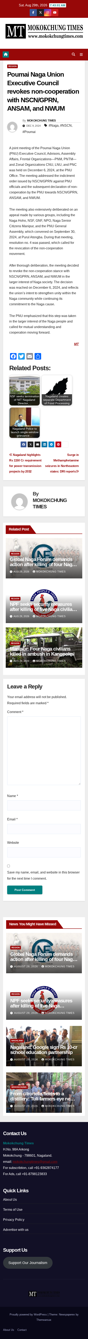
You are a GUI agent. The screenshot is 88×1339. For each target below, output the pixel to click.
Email (12, 819)
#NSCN (66, 125)
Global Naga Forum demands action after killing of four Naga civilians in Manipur (42, 564)
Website (13, 842)
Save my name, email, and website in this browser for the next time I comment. (43, 875)
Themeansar (43, 1319)
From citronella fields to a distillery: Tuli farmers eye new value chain (42, 1099)
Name (12, 796)
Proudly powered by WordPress (29, 1314)
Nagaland (17, 1040)
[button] (73, 54)
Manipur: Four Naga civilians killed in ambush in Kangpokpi (42, 651)
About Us (10, 1199)
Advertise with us (15, 1229)
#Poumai (29, 132)
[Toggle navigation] (81, 54)
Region (12, 66)
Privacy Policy (13, 1219)
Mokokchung (19, 1087)
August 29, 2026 (26, 966)
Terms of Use (13, 1209)
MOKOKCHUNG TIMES (41, 120)
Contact (22, 1329)
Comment (15, 712)
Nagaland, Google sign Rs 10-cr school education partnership (43, 1049)
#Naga (54, 125)
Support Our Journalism (27, 1263)
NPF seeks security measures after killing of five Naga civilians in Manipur (44, 609)
